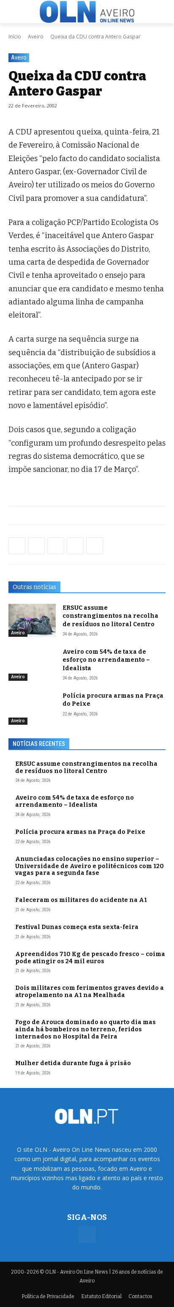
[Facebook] (16, 545)
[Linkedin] (75, 545)
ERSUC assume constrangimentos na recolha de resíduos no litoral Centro (110, 616)
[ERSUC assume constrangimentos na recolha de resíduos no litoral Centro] (32, 620)
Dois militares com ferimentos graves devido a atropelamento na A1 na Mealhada (89, 991)
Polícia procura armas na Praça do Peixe (80, 832)
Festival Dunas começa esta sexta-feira (77, 927)
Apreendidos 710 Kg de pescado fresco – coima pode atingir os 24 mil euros (90, 958)
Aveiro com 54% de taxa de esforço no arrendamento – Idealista (106, 660)
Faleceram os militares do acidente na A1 (81, 900)
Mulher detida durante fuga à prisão (73, 1063)
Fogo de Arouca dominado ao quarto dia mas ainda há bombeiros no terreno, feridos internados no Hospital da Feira (85, 1029)
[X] (55, 545)
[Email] (94, 545)
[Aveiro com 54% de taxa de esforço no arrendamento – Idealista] (32, 664)
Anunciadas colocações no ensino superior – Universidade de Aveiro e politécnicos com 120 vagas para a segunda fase (89, 866)
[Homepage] (87, 11)
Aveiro (36, 36)
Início (14, 36)
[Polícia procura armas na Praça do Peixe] (32, 708)
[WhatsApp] (36, 545)
